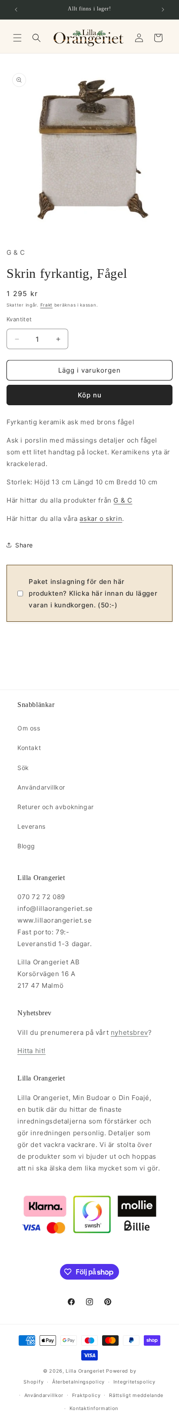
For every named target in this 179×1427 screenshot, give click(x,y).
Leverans (31, 826)
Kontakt (29, 747)
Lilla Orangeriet (85, 1371)
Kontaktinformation (94, 1408)
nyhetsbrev (129, 1032)
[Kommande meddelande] (162, 9)
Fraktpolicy (86, 1395)
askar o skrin (101, 518)
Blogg (26, 846)
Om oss (28, 728)
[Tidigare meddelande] (16, 9)
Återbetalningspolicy (78, 1382)
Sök (23, 767)
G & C (122, 500)
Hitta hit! (31, 1051)
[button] (17, 37)
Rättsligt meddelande (136, 1395)
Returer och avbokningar (55, 806)
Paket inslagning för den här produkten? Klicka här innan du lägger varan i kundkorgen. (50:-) (93, 593)
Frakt (46, 304)
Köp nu (90, 395)
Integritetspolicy (134, 1382)
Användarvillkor (41, 787)
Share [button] (24, 545)
